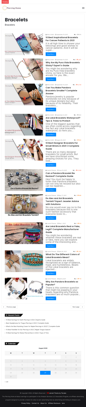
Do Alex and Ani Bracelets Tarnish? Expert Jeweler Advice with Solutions (62, 201)
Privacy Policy (25, 403)
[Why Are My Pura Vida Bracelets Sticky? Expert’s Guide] (24, 69)
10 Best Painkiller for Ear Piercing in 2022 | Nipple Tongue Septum (28, 329)
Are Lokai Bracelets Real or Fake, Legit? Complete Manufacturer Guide (63, 229)
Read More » (51, 54)
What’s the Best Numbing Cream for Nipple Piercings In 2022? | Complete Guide (33, 326)
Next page (76, 307)
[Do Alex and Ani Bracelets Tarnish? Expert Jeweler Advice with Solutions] (24, 205)
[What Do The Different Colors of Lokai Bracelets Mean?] (24, 261)
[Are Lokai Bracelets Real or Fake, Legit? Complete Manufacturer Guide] (24, 233)
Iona (63, 403)
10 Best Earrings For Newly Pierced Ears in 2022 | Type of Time (27, 333)
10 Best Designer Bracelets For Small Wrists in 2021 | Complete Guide (62, 145)
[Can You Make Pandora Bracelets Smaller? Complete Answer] (24, 94)
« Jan (6, 382)
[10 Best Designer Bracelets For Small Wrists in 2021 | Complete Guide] (24, 150)
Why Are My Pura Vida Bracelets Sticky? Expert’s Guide (63, 64)
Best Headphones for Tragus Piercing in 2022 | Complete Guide (27, 323)
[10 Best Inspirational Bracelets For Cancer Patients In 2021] (24, 44)
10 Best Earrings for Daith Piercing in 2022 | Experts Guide (25, 320)
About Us (43, 403)
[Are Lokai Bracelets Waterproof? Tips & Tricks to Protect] (24, 124)
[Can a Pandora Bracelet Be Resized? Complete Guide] (24, 180)
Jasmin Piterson (51, 170)
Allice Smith (50, 34)
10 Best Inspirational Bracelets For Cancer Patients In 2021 (62, 39)
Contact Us (35, 403)
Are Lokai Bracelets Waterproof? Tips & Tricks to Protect (63, 119)
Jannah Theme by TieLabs (57, 393)
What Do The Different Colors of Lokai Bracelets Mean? (63, 256)
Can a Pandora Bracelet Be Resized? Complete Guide (60, 175)
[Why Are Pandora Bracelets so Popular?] (24, 288)
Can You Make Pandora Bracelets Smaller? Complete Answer (61, 90)
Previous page (11, 307)
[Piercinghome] (12, 8)
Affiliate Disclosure (54, 403)
